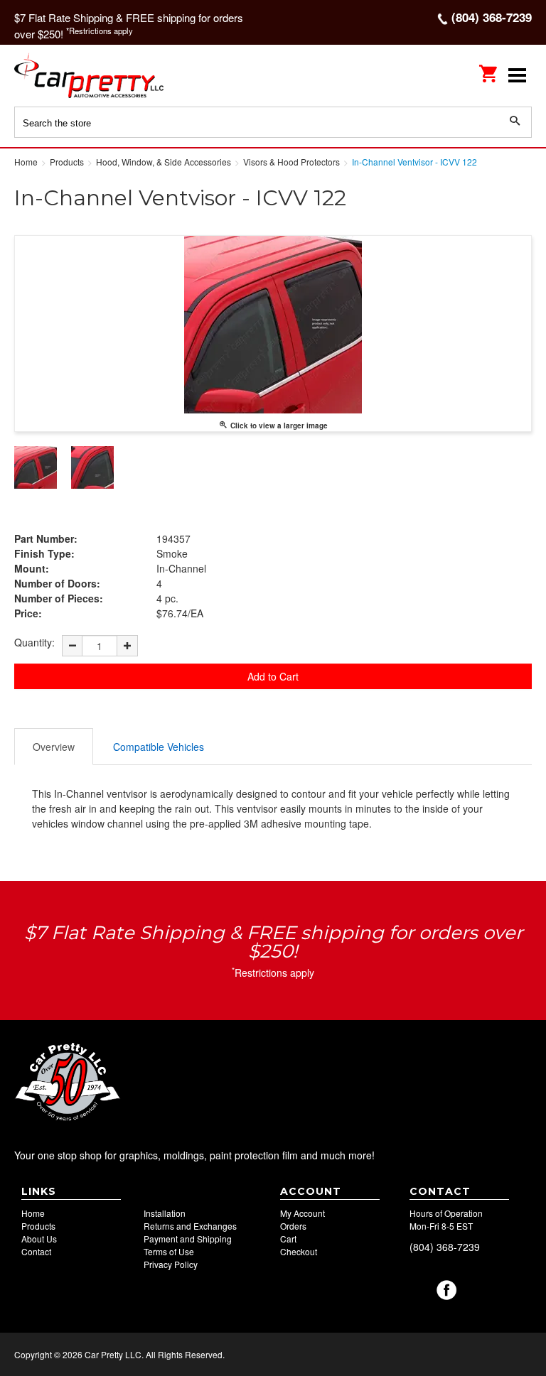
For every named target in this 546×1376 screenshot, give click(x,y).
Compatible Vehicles (158, 747)
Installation (165, 1213)
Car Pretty (106, 75)
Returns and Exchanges (190, 1226)
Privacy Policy (171, 1264)
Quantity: (34, 642)
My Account (302, 1213)
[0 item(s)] (489, 69)
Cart (288, 1239)
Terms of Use (169, 1251)
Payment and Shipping (188, 1239)
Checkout (298, 1251)
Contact (36, 1251)
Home (33, 1213)
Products (38, 1226)
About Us (39, 1239)
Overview (54, 747)
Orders (293, 1226)
